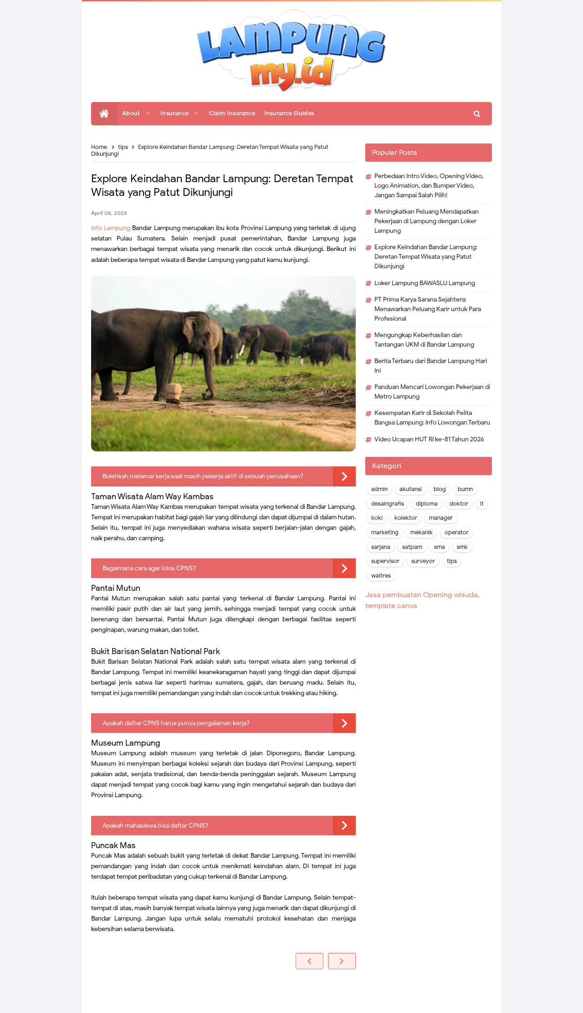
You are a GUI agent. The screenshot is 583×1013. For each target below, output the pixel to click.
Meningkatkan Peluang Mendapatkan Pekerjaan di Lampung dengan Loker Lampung (426, 221)
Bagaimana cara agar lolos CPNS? (149, 568)
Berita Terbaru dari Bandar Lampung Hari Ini (430, 365)
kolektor (405, 518)
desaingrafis (387, 503)
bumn (465, 489)
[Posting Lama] (342, 961)
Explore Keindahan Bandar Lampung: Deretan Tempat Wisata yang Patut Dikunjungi (425, 256)
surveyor (423, 561)
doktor (459, 503)
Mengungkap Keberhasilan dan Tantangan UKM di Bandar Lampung (424, 339)
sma (439, 547)
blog (440, 489)
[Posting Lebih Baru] (309, 961)
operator (457, 532)
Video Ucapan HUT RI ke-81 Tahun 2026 (429, 439)
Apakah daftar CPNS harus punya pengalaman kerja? (176, 723)
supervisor (385, 561)
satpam (412, 547)
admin (379, 489)
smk (462, 547)
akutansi (410, 489)
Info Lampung (110, 228)
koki (377, 518)
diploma (427, 503)
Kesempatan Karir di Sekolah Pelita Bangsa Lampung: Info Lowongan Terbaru (432, 417)
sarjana (380, 547)
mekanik (421, 532)
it (482, 503)
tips (452, 561)
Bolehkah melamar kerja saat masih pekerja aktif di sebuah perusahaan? (202, 476)
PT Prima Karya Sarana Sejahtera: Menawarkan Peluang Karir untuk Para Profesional (427, 309)
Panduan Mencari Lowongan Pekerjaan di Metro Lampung (432, 391)
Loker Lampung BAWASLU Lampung (424, 283)
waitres (381, 575)
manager (441, 518)
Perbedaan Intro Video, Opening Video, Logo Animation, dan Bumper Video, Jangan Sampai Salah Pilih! (428, 185)
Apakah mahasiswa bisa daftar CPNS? (155, 825)
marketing (385, 532)
